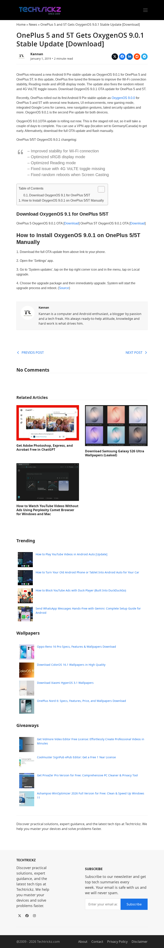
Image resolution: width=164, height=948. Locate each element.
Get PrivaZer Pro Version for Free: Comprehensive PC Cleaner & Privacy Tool (87, 775)
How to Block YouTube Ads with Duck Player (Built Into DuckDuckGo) (81, 590)
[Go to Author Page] (21, 55)
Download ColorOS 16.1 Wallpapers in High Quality (71, 665)
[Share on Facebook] (122, 56)
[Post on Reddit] (137, 56)
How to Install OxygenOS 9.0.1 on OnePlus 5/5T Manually (63, 200)
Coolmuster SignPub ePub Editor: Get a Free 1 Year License (76, 757)
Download (71, 223)
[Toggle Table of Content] (99, 189)
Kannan (36, 54)
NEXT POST (134, 352)
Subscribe (134, 904)
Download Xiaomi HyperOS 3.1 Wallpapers (65, 683)
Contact (97, 941)
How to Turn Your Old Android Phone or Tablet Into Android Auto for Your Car (87, 572)
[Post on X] (115, 56)
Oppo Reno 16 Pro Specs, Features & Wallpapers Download (76, 646)
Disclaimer (140, 941)
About (82, 941)
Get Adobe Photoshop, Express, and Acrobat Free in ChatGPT (44, 447)
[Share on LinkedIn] (129, 56)
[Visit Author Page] (28, 312)
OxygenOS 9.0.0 (123, 98)
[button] (145, 10)
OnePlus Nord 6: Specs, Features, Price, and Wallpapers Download (81, 701)
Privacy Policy (117, 941)
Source (64, 288)
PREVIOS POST (33, 352)
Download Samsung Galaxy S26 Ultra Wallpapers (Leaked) (114, 453)
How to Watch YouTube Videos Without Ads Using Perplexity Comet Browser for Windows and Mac (47, 510)
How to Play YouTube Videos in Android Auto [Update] (71, 554)
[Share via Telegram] (144, 56)
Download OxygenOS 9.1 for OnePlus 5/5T (59, 195)
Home (21, 24)
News (33, 24)
